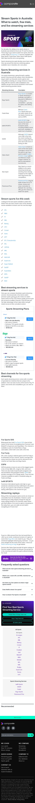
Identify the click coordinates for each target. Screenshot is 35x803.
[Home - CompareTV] (9, 4)
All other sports (17, 622)
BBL (19, 640)
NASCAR (7, 257)
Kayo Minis (11, 539)
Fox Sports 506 (19, 442)
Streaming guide (6, 757)
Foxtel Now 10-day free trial (17, 614)
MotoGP (19, 655)
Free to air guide (6, 759)
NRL (5, 250)
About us (21, 761)
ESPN (26, 472)
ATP (5, 237)
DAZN (26, 134)
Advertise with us (6, 769)
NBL (5, 220)
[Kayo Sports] (5, 334)
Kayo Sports (22, 94)
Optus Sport (21, 147)
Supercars (7, 260)
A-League (19, 635)
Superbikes (7, 271)
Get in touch (5, 767)
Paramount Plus (23, 180)
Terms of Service (12, 799)
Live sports (4, 746)
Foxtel (19, 689)
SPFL (5, 274)
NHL (5, 254)
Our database (23, 759)
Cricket (6, 230)
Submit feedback (6, 771)
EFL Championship (10, 240)
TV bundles (22, 748)
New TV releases (6, 748)
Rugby (19, 667)
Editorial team (23, 757)
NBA (5, 213)
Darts (6, 233)
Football (19, 650)
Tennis (19, 672)
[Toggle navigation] (33, 4)
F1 (5, 217)
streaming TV (15, 54)
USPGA (6, 247)
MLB (5, 281)
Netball (19, 660)
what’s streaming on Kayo (9, 544)
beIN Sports (19, 684)
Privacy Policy (20, 799)
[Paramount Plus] (5, 314)
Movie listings (5, 750)
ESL (5, 244)
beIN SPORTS (22, 120)
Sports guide (5, 761)
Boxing (6, 223)
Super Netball (8, 264)
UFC (5, 227)
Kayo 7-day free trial (17, 618)
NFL (19, 662)
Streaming (22, 746)
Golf (19, 652)
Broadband (22, 750)
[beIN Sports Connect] (5, 353)
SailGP (6, 267)
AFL (5, 210)
